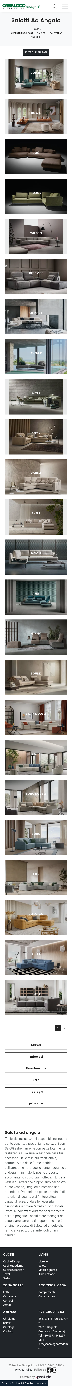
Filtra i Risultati (36, 52)
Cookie (16, 1383)
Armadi (7, 1304)
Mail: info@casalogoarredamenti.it (53, 1344)
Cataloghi (9, 1327)
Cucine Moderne (13, 1265)
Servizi (7, 1323)
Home (36, 29)
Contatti (8, 1331)
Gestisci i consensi (35, 1383)
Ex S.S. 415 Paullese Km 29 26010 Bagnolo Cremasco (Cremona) (53, 1325)
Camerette (9, 1296)
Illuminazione (46, 1274)
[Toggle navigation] (65, 6)
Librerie (43, 1261)
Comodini (9, 1300)
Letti (6, 1292)
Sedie (6, 1278)
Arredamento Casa (22, 33)
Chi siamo (9, 1318)
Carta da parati (47, 1296)
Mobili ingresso (47, 1269)
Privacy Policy (23, 1369)
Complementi (46, 1292)
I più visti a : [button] (36, 1103)
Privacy (5, 1383)
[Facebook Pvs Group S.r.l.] (49, 1370)
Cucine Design (12, 1261)
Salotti (41, 33)
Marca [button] (36, 1045)
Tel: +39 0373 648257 (51, 1335)
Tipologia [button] (36, 1092)
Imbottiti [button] (36, 1057)
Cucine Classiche (13, 1269)
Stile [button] (36, 1080)
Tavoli (6, 1274)
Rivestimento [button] (36, 1068)
